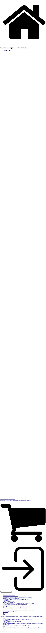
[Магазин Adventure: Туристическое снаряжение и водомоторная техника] (24, 42)
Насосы (27, 599)
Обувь (29, 625)
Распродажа (5, 612)
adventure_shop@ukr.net (37, 616)
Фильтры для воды (23, 608)
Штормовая (5, 625)
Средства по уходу (21, 609)
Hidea (13, 602)
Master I (4, 596)
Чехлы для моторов (7, 603)
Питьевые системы (15, 608)
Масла (11, 604)
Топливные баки (6, 604)
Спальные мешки (17, 606)
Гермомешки (8, 608)
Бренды (4, 43)
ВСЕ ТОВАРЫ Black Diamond (6, 50)
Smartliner (5, 598)
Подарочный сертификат (33, 627)
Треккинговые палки (24, 607)
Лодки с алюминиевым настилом (13, 597)
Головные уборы (22, 625)
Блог (4, 614)
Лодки (4, 593)
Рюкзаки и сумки (9, 606)
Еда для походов (9, 607)
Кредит (13, 499)
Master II (7, 596)
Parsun (7, 602)
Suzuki (10, 601)
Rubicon (12, 596)
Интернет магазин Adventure (6, 631)
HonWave (5, 597)
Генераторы (14, 611)
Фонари (4, 608)
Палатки (4, 606)
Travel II (13, 595)
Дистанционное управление (21, 604)
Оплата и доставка (8, 499)
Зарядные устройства (7, 611)
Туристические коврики (25, 606)
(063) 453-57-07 (16, 616)
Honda (13, 601)
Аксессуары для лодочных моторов (27, 603)
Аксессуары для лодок (7, 599)
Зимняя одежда (11, 625)
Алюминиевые (16, 598)
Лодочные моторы (6, 600)
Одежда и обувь (14, 609)
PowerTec (10, 602)
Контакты (2, 499)
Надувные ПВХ (10, 598)
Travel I (10, 595)
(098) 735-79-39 (3, 616)
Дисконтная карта (24, 627)
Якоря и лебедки (22, 599)
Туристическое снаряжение (8, 605)
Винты (13, 604)
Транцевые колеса (15, 599)
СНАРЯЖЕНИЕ (6, 622)
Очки (26, 625)
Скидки (19, 627)
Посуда (4, 607)
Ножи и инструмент (7, 609)
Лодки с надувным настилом (26, 597)
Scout (8, 595)
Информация (5, 626)
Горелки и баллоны (16, 607)
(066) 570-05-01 (10, 616)
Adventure (5, 595)
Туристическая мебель (29, 609)
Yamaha (4, 601)
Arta (10, 596)
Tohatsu (4, 602)
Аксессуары (29, 619)
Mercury (7, 601)
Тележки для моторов (15, 603)
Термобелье (16, 625)
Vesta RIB (16, 596)
